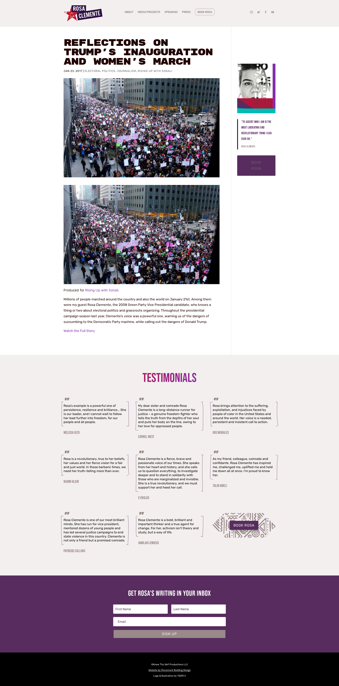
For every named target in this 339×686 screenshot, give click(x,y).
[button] (251, 12)
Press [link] (186, 12)
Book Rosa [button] (256, 165)
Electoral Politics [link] (100, 71)
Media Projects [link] (149, 12)
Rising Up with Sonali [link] (155, 71)
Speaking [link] (171, 12)
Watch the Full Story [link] (79, 331)
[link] (83, 13)
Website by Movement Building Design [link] (170, 670)
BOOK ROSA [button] (243, 525)
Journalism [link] (126, 71)
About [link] (129, 12)
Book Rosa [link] (205, 12)
